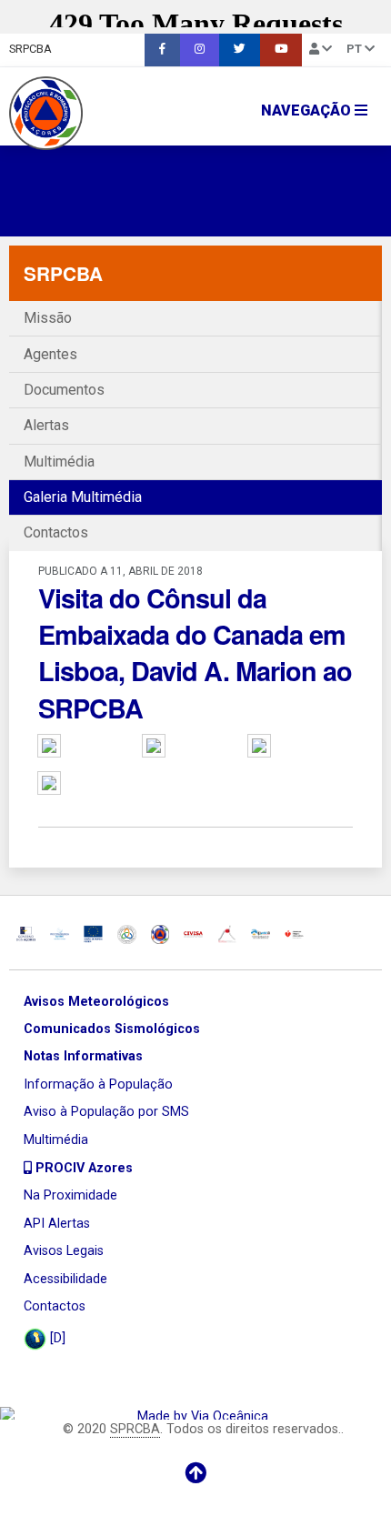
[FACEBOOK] (162, 50)
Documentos (64, 389)
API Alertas (57, 1223)
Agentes (50, 354)
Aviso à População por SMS (106, 1111)
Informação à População (98, 1084)
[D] (55, 1339)
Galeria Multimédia (83, 497)
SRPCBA (30, 48)
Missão (48, 317)
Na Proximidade (70, 1195)
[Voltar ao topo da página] (195, 1473)
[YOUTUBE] (281, 50)
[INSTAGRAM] (199, 50)
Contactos (56, 532)
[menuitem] (162, 50)
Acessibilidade (65, 1279)
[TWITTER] (239, 50)
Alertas (46, 425)
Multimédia (59, 461)
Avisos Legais (64, 1251)
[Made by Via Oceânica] (195, 1412)
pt (355, 48)
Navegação (308, 110)
